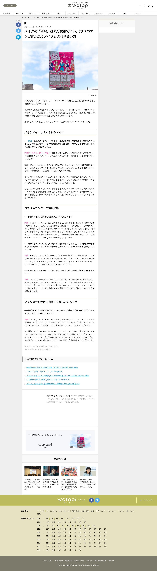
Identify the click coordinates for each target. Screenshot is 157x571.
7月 (52, 519)
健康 (58, 13)
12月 (47, 522)
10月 (59, 522)
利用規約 (89, 560)
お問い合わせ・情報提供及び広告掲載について (69, 560)
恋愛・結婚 (6, 13)
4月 (67, 519)
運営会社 (111, 560)
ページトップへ (148, 500)
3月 (72, 519)
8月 (47, 519)
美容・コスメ (33, 13)
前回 (30, 141)
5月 (62, 519)
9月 (65, 522)
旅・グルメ (19, 13)
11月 (53, 522)
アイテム (137, 13)
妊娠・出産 (45, 13)
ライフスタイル (85, 13)
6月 (57, 519)
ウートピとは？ (10, 5)
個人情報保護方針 (100, 560)
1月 (83, 519)
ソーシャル (111, 13)
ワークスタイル (72, 13)
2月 (78, 519)
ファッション (98, 13)
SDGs (124, 13)
